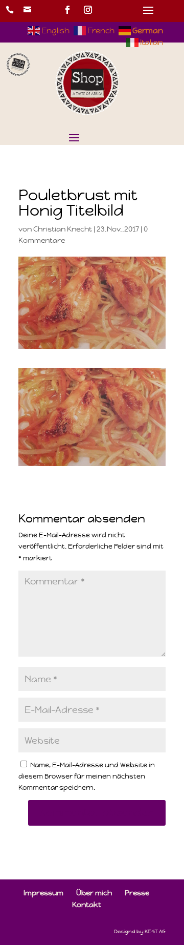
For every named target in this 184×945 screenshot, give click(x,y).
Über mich (94, 892)
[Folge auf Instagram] (88, 10)
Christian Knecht (62, 229)
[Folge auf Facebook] (67, 10)
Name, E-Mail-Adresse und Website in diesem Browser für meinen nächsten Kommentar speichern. (86, 776)
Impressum (43, 892)
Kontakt (86, 904)
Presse (137, 892)
